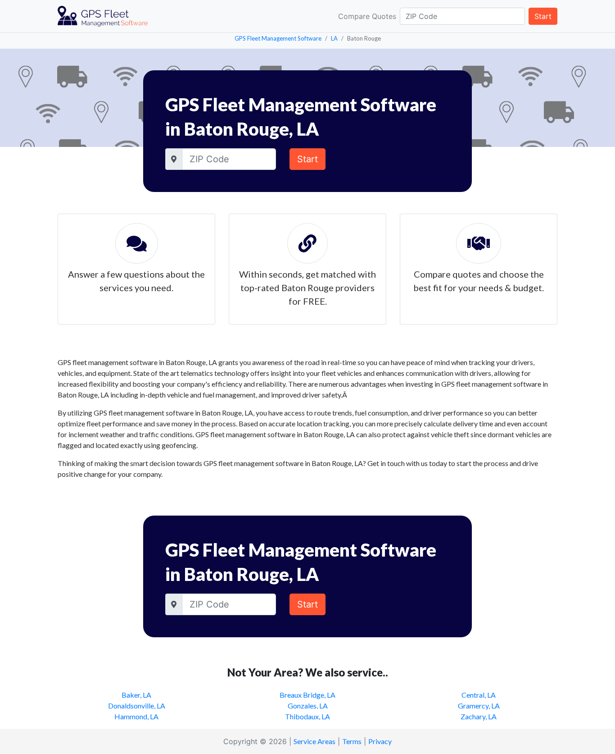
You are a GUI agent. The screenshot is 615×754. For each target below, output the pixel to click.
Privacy (380, 741)
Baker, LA (136, 694)
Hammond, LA (136, 716)
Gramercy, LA (479, 705)
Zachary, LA (479, 716)
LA (334, 38)
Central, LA (478, 694)
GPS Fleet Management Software (278, 38)
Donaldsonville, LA (136, 705)
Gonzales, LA (308, 705)
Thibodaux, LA (307, 716)
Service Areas (314, 741)
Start (543, 16)
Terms (352, 741)
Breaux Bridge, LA (307, 694)
